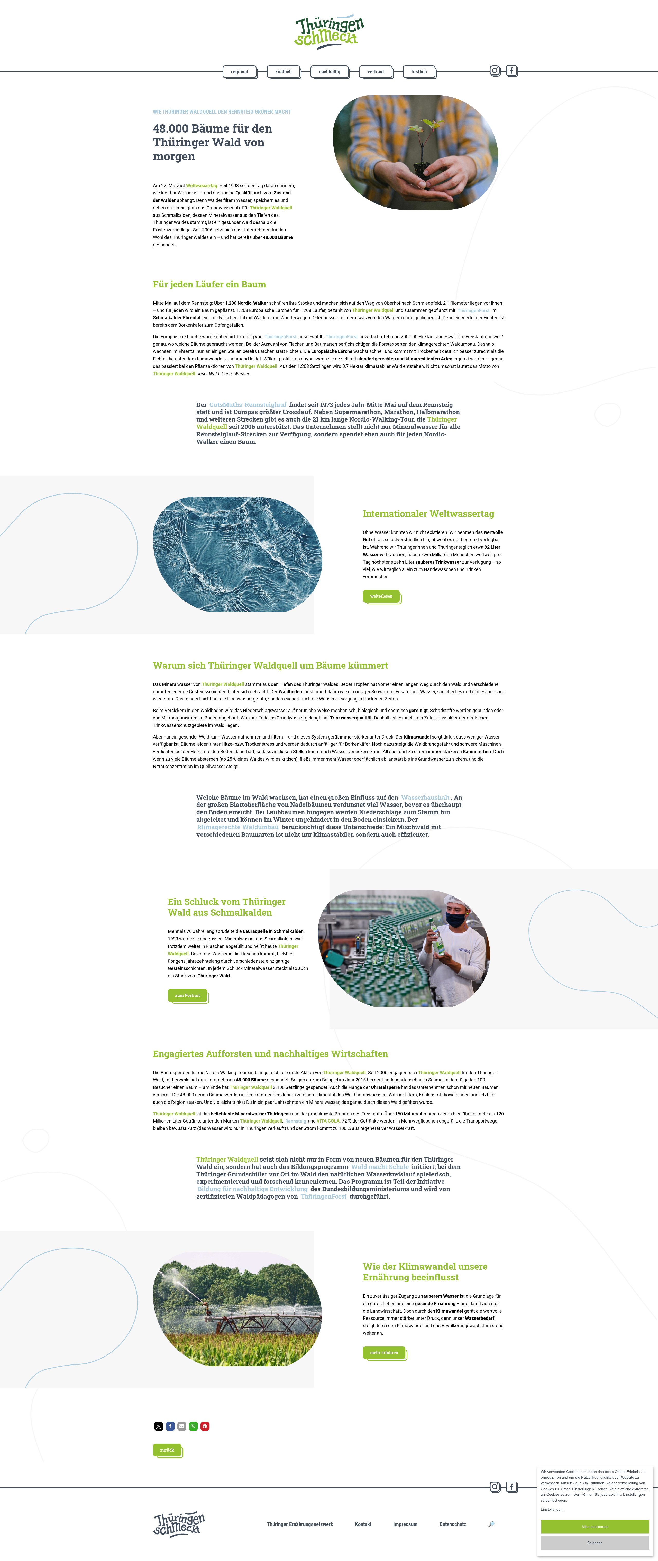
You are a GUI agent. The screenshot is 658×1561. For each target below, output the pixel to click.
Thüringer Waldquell (227, 1159)
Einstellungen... (553, 1509)
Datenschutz (453, 1524)
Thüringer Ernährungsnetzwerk (300, 1524)
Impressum (405, 1524)
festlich (419, 72)
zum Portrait (187, 995)
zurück (167, 1450)
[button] (158, 1426)
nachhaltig (329, 72)
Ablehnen (595, 1543)
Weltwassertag (201, 185)
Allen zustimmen (595, 1527)
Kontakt (363, 1524)
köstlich (283, 72)
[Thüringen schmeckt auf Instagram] (495, 71)
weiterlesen (381, 596)
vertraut (376, 72)
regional (239, 72)
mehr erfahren (384, 1352)
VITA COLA (328, 1121)
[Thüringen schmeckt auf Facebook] (512, 71)
